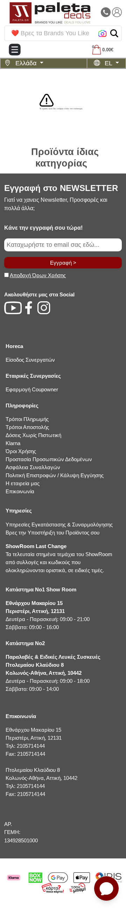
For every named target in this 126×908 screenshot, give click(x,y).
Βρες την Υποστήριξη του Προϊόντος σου (52, 533)
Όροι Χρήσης (21, 451)
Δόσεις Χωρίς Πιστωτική (33, 435)
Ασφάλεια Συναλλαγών (33, 467)
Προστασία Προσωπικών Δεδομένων (49, 459)
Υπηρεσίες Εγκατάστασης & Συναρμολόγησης (59, 524)
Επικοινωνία (20, 491)
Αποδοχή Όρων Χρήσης (38, 275)
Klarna (13, 443)
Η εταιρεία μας (23, 483)
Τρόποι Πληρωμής (27, 419)
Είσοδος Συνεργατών (30, 360)
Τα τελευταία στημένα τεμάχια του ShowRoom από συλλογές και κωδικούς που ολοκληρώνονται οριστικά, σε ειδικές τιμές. (59, 558)
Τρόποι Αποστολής (27, 427)
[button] (114, 33)
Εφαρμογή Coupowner (32, 389)
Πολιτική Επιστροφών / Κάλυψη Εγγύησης (55, 475)
